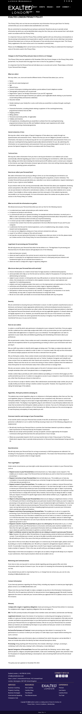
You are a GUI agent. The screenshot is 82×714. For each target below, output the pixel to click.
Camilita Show (63, 693)
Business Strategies (14, 693)
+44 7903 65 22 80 (24, 673)
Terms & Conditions (41, 704)
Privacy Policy (31, 704)
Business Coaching (14, 688)
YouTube (61, 695)
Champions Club (13, 698)
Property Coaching (13, 690)
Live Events (62, 690)
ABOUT (34, 7)
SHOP (58, 7)
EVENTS (42, 7)
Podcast (61, 688)
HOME (28, 7)
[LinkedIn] (71, 2)
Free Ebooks (28, 693)
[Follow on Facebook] (57, 676)
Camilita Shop (29, 690)
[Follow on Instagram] (63, 676)
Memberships (51, 704)
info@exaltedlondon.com (16, 676)
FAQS (38, 12)
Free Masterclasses (31, 695)
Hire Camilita (29, 688)
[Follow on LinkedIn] (60, 676)
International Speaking (15, 695)
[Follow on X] (66, 676)
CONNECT (65, 7)
